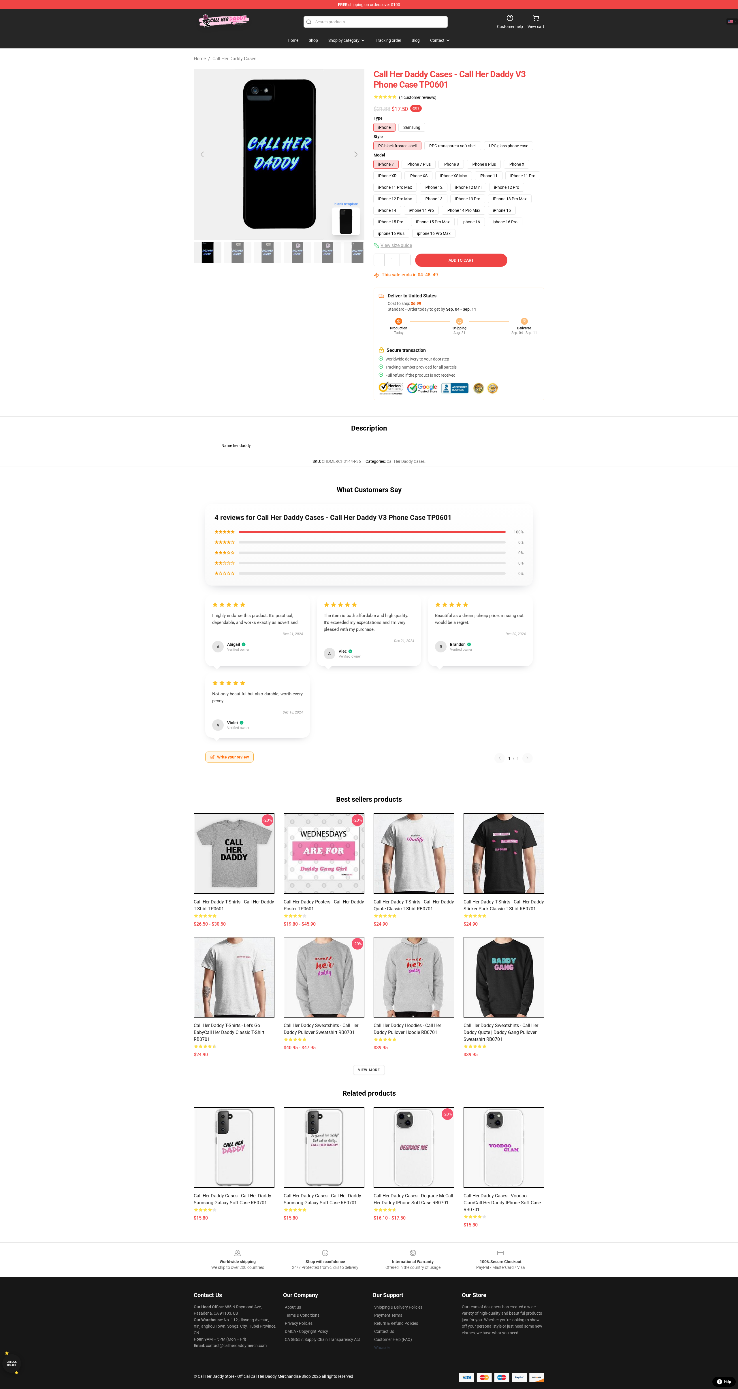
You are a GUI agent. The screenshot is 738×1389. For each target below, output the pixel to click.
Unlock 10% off (12, 1363)
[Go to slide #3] (267, 252)
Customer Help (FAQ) (393, 1339)
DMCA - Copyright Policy (306, 1331)
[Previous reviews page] (499, 758)
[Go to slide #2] (237, 252)
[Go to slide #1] (207, 252)
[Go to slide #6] (357, 252)
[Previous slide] (203, 154)
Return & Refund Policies (396, 1323)
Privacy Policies (298, 1323)
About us (293, 1307)
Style (378, 136)
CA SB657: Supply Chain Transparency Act (322, 1339)
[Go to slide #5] (327, 252)
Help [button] (727, 1382)
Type (378, 118)
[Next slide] (355, 154)
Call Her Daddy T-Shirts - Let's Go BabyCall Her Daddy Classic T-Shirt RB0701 (229, 1032)
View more (369, 1070)
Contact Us (384, 1331)
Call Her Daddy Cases (234, 58)
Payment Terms (388, 1315)
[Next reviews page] (527, 758)
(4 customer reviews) (417, 97)
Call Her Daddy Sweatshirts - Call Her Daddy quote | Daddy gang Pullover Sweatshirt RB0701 (501, 1032)
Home (200, 58)
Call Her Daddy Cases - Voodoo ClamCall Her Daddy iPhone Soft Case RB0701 (502, 1202)
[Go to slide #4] (297, 252)
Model (379, 155)
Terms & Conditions (302, 1315)
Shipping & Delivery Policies (398, 1307)
